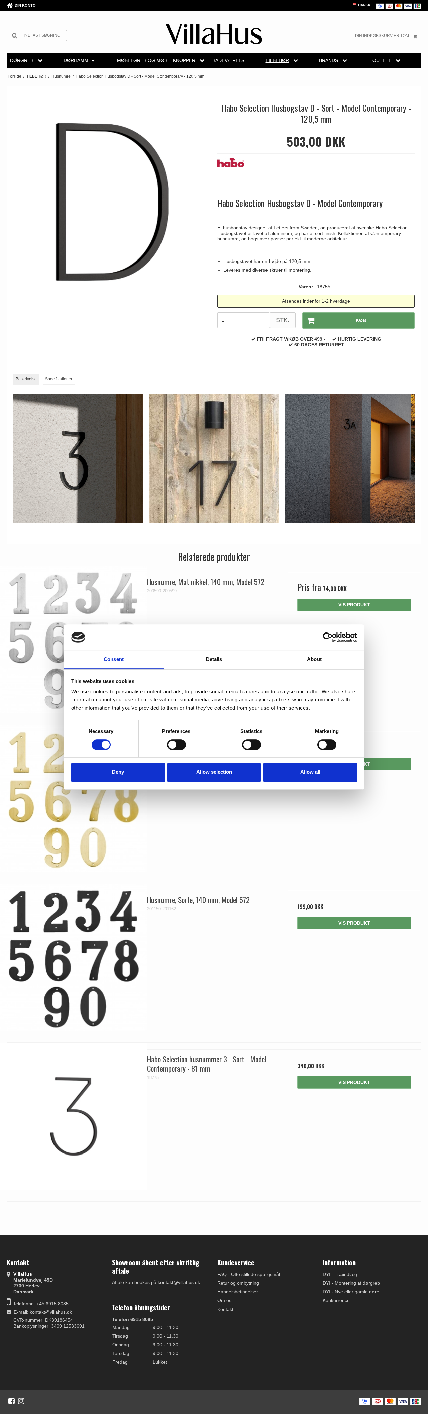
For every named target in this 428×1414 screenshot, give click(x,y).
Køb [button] (361, 320)
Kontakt (225, 1309)
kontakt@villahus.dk (51, 1312)
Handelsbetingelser (237, 1291)
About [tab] (314, 659)
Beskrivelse (26, 379)
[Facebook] (11, 1401)
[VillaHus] (214, 34)
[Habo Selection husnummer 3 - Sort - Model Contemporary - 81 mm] (73, 1116)
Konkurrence (336, 1300)
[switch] (176, 744)
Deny (118, 772)
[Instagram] (21, 1401)
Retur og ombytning (238, 1283)
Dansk (363, 5)
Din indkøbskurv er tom (382, 35)
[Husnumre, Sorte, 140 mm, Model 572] (73, 957)
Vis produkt (354, 604)
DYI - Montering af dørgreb (351, 1283)
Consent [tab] (114, 659)
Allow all (310, 772)
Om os (224, 1300)
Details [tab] (214, 659)
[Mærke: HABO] (234, 175)
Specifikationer (58, 379)
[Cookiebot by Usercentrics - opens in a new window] (328, 637)
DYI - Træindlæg (340, 1274)
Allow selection (214, 772)
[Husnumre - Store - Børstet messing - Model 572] (73, 798)
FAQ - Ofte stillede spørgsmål (248, 1274)
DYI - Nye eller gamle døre (351, 1291)
